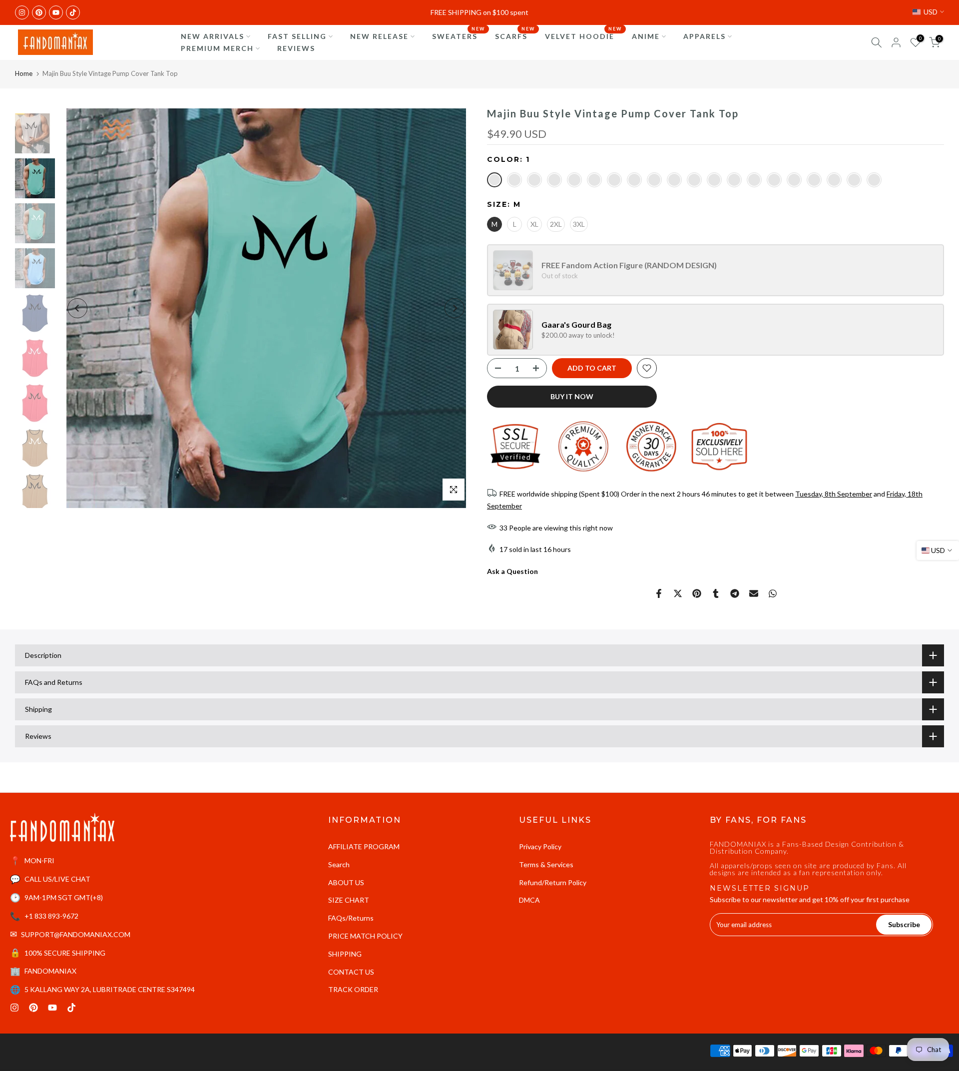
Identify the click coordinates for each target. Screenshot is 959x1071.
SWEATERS (458, 35)
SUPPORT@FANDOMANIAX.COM (75, 934)
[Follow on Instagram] (22, 12)
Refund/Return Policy (552, 882)
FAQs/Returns (351, 918)
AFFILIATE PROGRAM (364, 846)
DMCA (529, 900)
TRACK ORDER (353, 989)
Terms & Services (546, 864)
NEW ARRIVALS (212, 36)
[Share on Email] (753, 593)
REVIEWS (296, 48)
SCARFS (515, 35)
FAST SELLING (297, 36)
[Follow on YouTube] (56, 12)
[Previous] (77, 308)
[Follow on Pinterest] (39, 12)
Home (23, 73)
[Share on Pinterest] (696, 593)
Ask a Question (512, 571)
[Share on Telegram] (734, 593)
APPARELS (704, 36)
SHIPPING (345, 954)
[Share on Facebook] (658, 593)
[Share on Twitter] (677, 593)
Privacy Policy (540, 846)
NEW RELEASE (379, 36)
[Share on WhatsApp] (772, 593)
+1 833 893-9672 (51, 916)
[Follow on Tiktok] (73, 12)
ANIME (646, 36)
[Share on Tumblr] (715, 593)
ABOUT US (346, 882)
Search (339, 864)
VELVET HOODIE (583, 35)
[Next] (455, 308)
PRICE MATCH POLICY (365, 936)
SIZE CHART (348, 900)
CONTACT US (351, 972)
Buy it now (571, 396)
